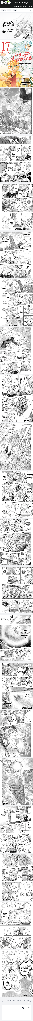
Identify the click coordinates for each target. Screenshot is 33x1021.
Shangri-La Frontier (20, 6)
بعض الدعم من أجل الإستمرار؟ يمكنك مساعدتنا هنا (17, 1001)
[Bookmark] (30, 10)
